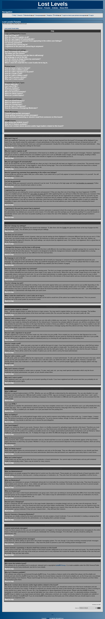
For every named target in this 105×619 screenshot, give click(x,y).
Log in (92, 15)
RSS (52, 614)
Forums (47, 8)
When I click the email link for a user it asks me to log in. (26, 63)
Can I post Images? (12, 90)
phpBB (47, 618)
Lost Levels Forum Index (12, 28)
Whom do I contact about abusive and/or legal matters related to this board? (34, 126)
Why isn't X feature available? (16, 124)
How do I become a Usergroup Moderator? (21, 108)
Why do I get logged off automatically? (19, 39)
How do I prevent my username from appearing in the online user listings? (33, 41)
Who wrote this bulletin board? (17, 122)
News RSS (64, 8)
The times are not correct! (15, 53)
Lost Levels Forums (11, 22)
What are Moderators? (13, 102)
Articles (55, 8)
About (40, 8)
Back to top (9, 147)
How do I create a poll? (13, 73)
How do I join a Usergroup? (15, 106)
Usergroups (39, 15)
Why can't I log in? (12, 35)
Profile (56, 15)
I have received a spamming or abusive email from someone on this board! (33, 117)
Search (20, 15)
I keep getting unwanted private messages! (21, 115)
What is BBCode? (12, 84)
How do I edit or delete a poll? (16, 75)
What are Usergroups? (13, 104)
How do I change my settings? (16, 52)
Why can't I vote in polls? (14, 79)
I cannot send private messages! (17, 113)
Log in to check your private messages (74, 15)
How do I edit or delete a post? (16, 70)
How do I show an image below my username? (23, 59)
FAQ (14, 15)
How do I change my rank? (15, 61)
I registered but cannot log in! (16, 44)
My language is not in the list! (16, 57)
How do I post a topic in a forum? (17, 68)
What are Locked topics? (14, 95)
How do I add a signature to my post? (19, 72)
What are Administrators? (15, 101)
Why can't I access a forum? (16, 77)
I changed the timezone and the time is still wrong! (24, 55)
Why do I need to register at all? (17, 37)
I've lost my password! (13, 43)
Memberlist (27, 15)
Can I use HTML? (11, 86)
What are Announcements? (15, 92)
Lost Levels (53, 4)
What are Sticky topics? (14, 93)
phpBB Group (61, 565)
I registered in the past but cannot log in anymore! (24, 46)
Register (49, 15)
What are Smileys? (12, 88)
